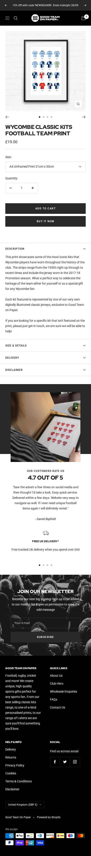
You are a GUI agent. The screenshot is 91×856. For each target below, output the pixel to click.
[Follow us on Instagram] (75, 762)
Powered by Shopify (49, 817)
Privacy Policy (14, 765)
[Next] (84, 117)
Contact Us (57, 707)
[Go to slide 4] (51, 117)
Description (14, 248)
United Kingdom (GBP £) (22, 804)
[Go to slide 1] (39, 117)
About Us (56, 675)
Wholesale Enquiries (63, 691)
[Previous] (7, 117)
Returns (10, 757)
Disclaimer (14, 370)
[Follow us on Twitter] (65, 762)
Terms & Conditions (18, 781)
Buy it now (46, 221)
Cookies (10, 773)
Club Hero (56, 683)
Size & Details (16, 345)
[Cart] (83, 18)
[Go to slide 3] (47, 117)
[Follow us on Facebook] (55, 762)
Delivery (12, 357)
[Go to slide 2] (43, 117)
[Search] (16, 18)
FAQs (53, 699)
